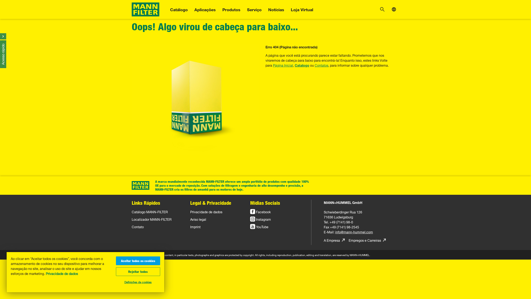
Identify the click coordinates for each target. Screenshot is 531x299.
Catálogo (179, 9)
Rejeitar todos (138, 272)
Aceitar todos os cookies (138, 261)
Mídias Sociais (265, 203)
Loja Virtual (302, 9)
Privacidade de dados (62, 273)
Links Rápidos (146, 203)
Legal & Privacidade (210, 203)
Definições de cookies (138, 281)
